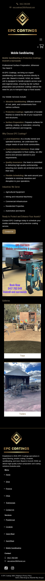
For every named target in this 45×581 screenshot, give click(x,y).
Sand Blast (10, 541)
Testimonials (10, 503)
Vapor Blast (10, 534)
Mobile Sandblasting (13, 548)
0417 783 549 (25, 4)
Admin (17, 577)
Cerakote (9, 527)
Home (8, 475)
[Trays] (22, 328)
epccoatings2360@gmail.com (24, 7)
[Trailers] (22, 386)
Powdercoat (10, 520)
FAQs (8, 496)
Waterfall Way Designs (37, 577)
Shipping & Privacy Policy (24, 576)
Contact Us (9, 231)
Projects (9, 489)
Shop (8, 482)
